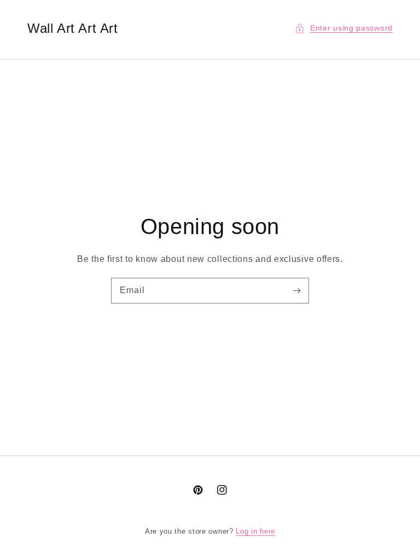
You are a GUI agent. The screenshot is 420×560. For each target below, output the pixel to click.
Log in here (255, 531)
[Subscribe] (296, 290)
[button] (344, 28)
